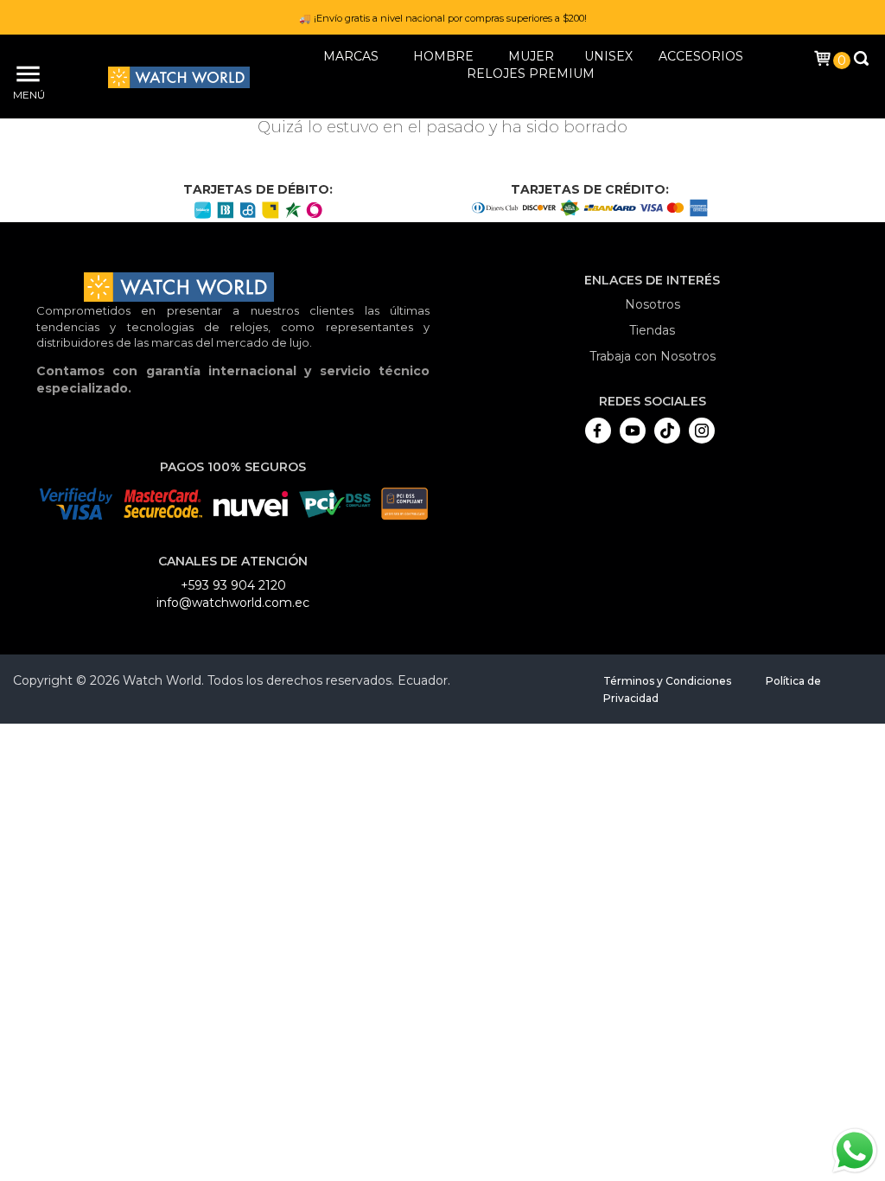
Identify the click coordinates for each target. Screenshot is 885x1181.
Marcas (351, 56)
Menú (26, 94)
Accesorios (701, 56)
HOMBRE (443, 56)
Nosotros (652, 304)
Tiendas (652, 330)
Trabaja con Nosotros (652, 356)
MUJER (531, 56)
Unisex (608, 56)
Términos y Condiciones (667, 680)
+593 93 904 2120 (233, 585)
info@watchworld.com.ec (232, 602)
